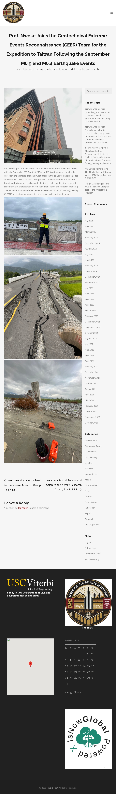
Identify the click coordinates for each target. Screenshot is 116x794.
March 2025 (90, 232)
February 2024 (91, 265)
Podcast (89, 496)
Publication (90, 507)
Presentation (91, 502)
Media (88, 479)
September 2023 (92, 282)
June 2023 (89, 293)
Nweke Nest (52, 787)
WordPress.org (92, 559)
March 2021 (90, 400)
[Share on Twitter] (5, 469)
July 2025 (89, 220)
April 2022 (89, 361)
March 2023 (90, 310)
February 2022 (91, 366)
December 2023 (92, 276)
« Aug (68, 692)
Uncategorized (92, 524)
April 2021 (89, 394)
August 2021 (91, 389)
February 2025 (91, 237)
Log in (88, 542)
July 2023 (89, 288)
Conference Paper (93, 446)
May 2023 (89, 299)
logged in (23, 507)
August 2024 (91, 248)
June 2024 (89, 260)
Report (88, 513)
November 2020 (92, 417)
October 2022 (91, 333)
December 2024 (92, 243)
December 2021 (92, 372)
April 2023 (89, 304)
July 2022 (89, 344)
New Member (91, 485)
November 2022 (92, 327)
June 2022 (89, 349)
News (87, 491)
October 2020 (91, 422)
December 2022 (92, 321)
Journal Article (91, 474)
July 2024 (89, 254)
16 (92, 666)
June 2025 (89, 226)
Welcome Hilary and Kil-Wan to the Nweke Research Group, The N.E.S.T (23, 485)
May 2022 (89, 355)
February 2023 (91, 316)
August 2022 (91, 338)
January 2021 (91, 411)
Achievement (91, 440)
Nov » (77, 692)
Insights (88, 463)
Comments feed (92, 553)
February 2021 (91, 406)
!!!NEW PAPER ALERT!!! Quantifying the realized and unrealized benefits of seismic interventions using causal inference (98, 115)
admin (47, 69)
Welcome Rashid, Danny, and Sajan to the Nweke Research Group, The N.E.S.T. (64, 485)
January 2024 (91, 271)
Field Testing (78, 69)
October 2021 (91, 383)
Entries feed (90, 548)
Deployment (61, 69)
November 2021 (92, 377)
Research (93, 69)
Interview (89, 468)
